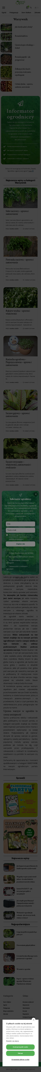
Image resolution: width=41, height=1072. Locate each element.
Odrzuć (20, 1053)
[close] (33, 1020)
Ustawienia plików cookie (20, 1060)
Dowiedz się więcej (12, 1041)
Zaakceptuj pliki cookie (20, 1047)
